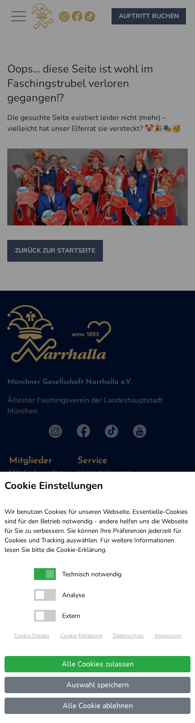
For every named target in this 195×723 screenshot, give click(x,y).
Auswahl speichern (97, 685)
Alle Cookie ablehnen (98, 706)
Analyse (73, 595)
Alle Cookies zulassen (98, 664)
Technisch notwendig (92, 574)
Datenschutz (128, 635)
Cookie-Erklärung (80, 550)
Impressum (168, 635)
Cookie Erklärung (81, 635)
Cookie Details (31, 635)
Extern (71, 616)
